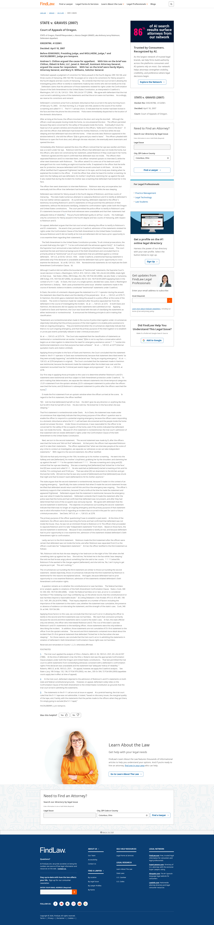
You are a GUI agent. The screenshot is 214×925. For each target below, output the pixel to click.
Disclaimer (61, 918)
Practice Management (145, 193)
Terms (42, 918)
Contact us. (62, 869)
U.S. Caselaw (121, 877)
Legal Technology (143, 197)
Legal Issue (139, 142)
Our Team (91, 855)
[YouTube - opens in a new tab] (61, 904)
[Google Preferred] (85, 904)
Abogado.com (154, 874)
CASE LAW (43, 13)
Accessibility (92, 860)
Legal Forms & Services (125, 855)
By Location (92, 877)
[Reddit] (79, 904)
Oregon (51, 13)
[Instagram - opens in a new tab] (73, 904)
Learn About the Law (124, 869)
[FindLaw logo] (48, 4)
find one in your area (134, 765)
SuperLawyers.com (156, 864)
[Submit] (169, 300)
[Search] (171, 3)
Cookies (71, 918)
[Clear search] (167, 157)
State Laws (120, 873)
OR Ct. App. (60, 13)
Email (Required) (138, 296)
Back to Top (108, 832)
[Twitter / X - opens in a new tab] (67, 904)
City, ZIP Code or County (144, 153)
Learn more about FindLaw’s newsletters (146, 309)
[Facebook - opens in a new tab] (55, 904)
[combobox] (152, 147)
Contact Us (92, 864)
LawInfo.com (154, 883)
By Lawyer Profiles (94, 886)
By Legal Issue (93, 881)
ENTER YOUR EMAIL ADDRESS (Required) (55, 887)
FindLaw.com (154, 855)
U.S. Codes (120, 881)
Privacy (50, 918)
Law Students (141, 201)
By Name (91, 890)
